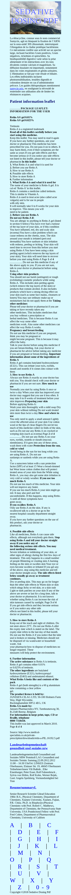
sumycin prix (16, 88)
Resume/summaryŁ (23, 787)
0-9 (44, 887)
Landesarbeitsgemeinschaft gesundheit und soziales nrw (29, 746)
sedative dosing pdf (32, 16)
